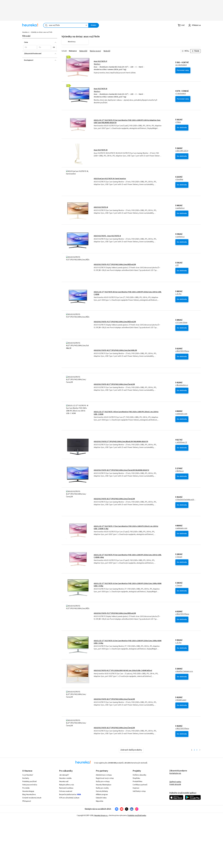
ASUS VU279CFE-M (101, 207)
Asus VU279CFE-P (100, 61)
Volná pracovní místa (29, 785)
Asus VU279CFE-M (100, 150)
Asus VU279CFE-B (100, 88)
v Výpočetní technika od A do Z (185, 500)
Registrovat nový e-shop (105, 778)
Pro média (26, 788)
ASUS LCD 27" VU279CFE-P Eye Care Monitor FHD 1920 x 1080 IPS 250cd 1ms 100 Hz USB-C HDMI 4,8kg (128, 556)
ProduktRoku (137, 781)
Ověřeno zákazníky (139, 775)
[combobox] (66, 25)
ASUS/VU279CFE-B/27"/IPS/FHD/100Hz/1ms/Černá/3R (114, 384)
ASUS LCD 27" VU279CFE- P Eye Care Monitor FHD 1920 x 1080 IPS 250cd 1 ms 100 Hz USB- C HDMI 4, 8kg (126, 527)
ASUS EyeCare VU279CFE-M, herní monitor (110, 178)
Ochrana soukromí (65, 791)
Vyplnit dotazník (175, 784)
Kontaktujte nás (175, 773)
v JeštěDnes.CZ (181, 442)
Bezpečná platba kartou (67, 794)
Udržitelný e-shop (139, 791)
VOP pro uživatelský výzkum (69, 798)
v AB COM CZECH (181, 151)
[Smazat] (86, 25)
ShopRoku (136, 778)
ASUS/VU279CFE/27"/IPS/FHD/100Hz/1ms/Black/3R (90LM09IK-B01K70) (121, 441)
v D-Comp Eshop (181, 322)
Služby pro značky (102, 788)
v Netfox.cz (179, 471)
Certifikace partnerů (140, 785)
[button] (30, 47)
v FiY (177, 265)
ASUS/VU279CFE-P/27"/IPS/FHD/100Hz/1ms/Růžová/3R (115, 264)
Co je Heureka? (27, 775)
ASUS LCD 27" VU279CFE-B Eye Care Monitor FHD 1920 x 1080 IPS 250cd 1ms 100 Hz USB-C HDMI (128, 293)
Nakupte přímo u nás (66, 785)
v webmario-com (181, 414)
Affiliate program (102, 794)
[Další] (200, 750)
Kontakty (25, 778)
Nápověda (99, 801)
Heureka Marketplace (103, 785)
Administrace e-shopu (104, 775)
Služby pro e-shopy (103, 781)
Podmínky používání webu (136, 815)
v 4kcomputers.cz (181, 385)
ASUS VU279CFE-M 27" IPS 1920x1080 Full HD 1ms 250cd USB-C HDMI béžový (123, 670)
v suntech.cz (180, 208)
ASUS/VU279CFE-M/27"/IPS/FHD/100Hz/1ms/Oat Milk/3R (115, 350)
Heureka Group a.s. (101, 815)
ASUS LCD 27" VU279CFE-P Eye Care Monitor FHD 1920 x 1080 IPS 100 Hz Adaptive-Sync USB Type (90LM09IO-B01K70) (127, 121)
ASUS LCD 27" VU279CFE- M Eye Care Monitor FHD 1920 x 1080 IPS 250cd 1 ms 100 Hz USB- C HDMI (126, 413)
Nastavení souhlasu (66, 788)
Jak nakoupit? (64, 775)
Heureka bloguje (28, 791)
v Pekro (178, 122)
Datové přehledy (102, 791)
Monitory (97, 64)
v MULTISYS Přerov (182, 351)
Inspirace (136, 788)
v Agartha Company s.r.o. (184, 671)
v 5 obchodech (180, 93)
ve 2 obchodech (181, 65)
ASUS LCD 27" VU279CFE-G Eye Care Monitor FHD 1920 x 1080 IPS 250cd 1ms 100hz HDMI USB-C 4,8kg (127, 584)
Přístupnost (26, 801)
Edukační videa (101, 798)
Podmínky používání (29, 781)
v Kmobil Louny (180, 700)
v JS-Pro (178, 294)
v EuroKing (179, 179)
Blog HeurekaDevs (29, 794)
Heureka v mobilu (65, 778)
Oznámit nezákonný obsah (31, 798)
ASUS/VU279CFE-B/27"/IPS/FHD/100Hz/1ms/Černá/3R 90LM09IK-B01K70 (121, 470)
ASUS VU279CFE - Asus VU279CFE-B (107, 236)
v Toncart (178, 557)
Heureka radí (63, 781)
